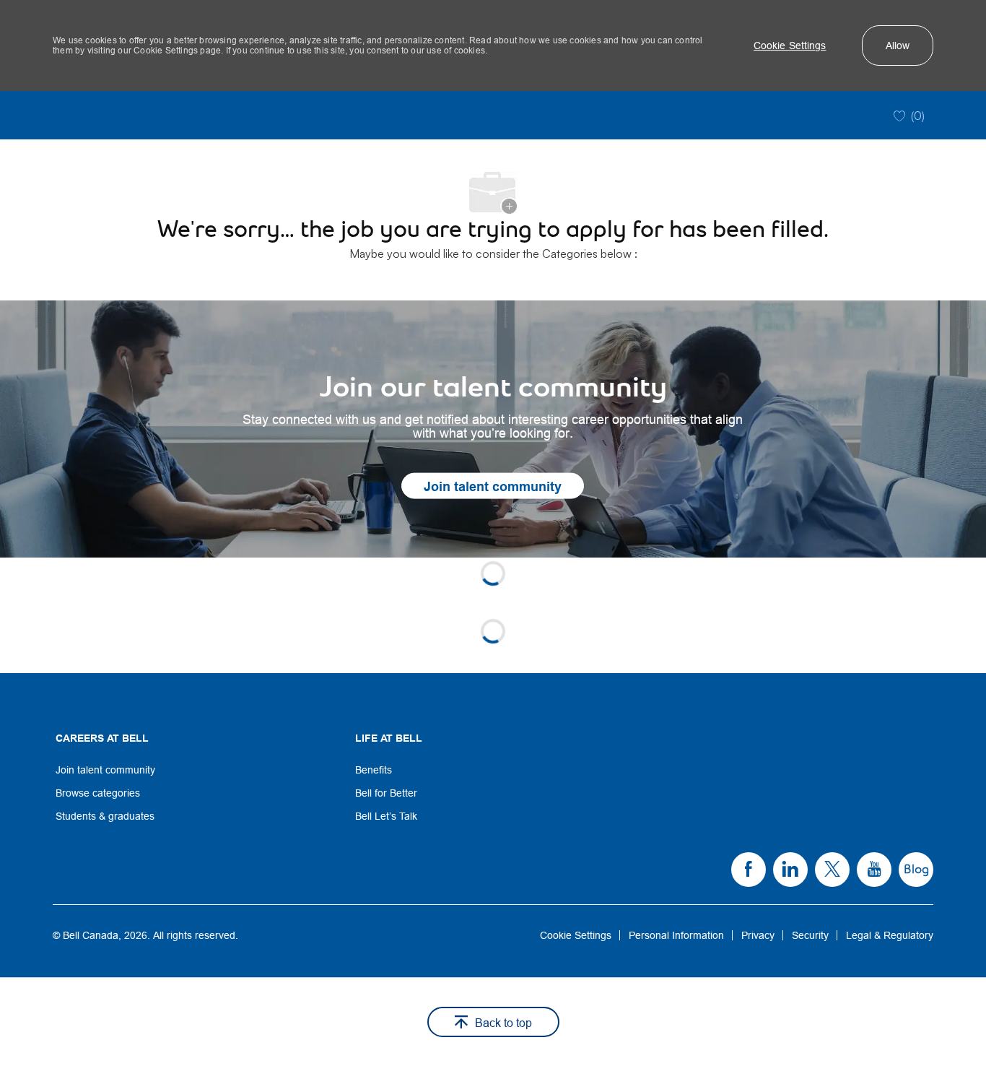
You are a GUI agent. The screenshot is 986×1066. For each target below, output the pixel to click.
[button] (790, 45)
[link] (493, 429)
